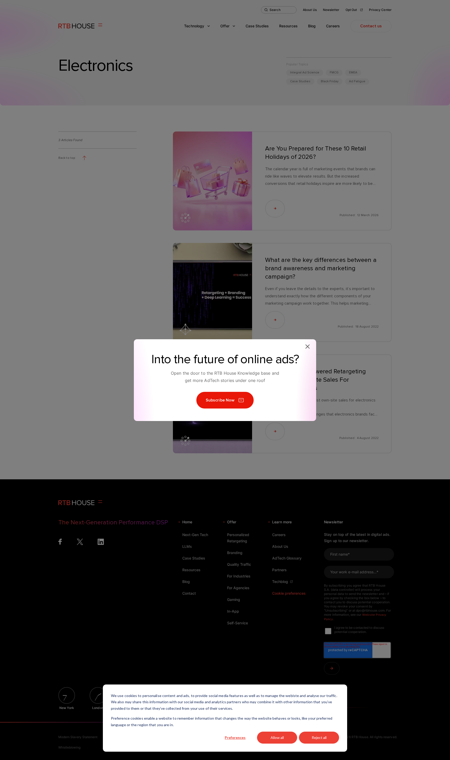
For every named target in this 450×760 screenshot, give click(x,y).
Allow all (277, 737)
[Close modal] (307, 346)
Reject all (319, 737)
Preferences (235, 737)
